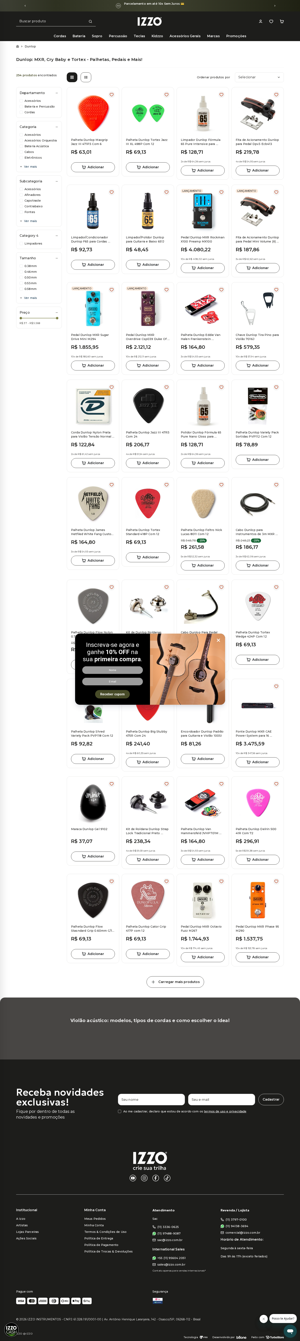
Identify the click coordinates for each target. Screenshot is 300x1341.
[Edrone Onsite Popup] (150, 670)
